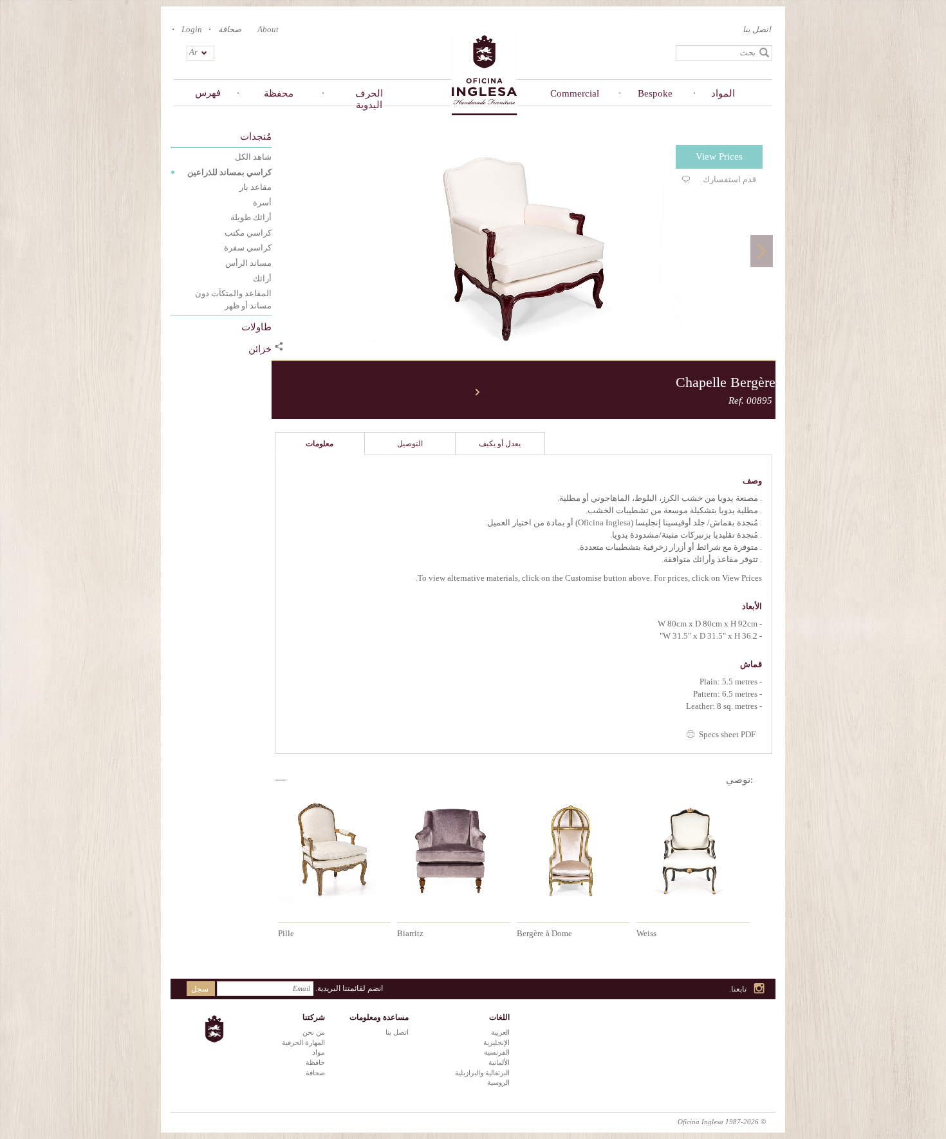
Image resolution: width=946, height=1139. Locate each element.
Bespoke (655, 93)
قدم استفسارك (729, 179)
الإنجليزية (496, 1042)
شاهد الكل (253, 157)
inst (760, 989)
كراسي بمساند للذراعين (229, 172)
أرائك (262, 278)
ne (477, 392)
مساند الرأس (248, 263)
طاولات (256, 327)
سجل (200, 988)
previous (278, 392)
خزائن (260, 349)
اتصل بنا (757, 29)
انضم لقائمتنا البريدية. (349, 988)
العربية (500, 1032)
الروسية (498, 1082)
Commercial (574, 93)
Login (191, 29)
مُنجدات (256, 136)
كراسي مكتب (248, 233)
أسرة (262, 202)
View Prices (719, 156)
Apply (764, 53)
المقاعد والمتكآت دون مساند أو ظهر (233, 299)
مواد (318, 1052)
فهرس (208, 93)
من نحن (313, 1032)
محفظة (278, 93)
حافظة (315, 1062)
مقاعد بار (255, 187)
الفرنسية (497, 1052)
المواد (723, 93)
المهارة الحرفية (303, 1042)
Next (761, 250)
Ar (193, 52)
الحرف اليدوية (369, 99)
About (268, 29)
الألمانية (499, 1062)
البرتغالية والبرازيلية (482, 1073)
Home (483, 74)
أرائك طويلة (251, 217)
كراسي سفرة (248, 247)
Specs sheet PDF (727, 734)
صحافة (229, 29)
